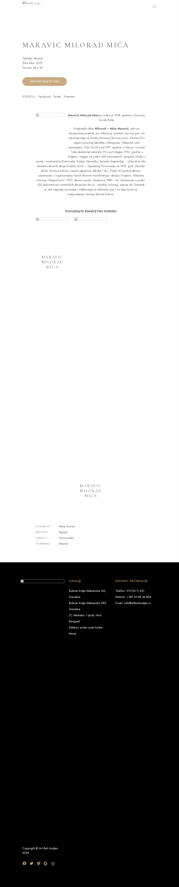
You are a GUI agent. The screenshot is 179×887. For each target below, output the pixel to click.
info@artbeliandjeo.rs (137, 603)
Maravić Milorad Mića (52, 262)
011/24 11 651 (135, 591)
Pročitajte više (53, 284)
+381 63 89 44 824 (139, 597)
